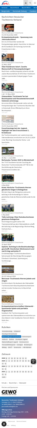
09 (14, 361)
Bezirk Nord (14, 8)
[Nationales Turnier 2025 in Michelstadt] (8, 151)
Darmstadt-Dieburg (20, 11)
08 (6, 358)
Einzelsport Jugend (21, 339)
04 (17, 358)
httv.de (4, 383)
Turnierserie (17, 347)
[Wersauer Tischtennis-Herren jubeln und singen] (8, 269)
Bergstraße (6, 11)
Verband (4, 8)
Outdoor (11, 339)
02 (23, 358)
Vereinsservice (24, 342)
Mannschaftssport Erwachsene (11, 337)
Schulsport (17, 331)
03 (20, 358)
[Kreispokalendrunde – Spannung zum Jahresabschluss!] (8, 28)
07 (9, 358)
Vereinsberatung (7, 331)
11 (9, 361)
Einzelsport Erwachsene (9, 334)
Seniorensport (26, 337)
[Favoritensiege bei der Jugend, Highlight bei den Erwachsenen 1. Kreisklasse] (8, 119)
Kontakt (4, 421)
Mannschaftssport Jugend (10, 342)
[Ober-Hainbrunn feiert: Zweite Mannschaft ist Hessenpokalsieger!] (8, 57)
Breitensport (28, 345)
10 (12, 361)
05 (14, 358)
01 (26, 358)
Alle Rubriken (27, 347)
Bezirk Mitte (26, 8)
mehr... (4, 377)
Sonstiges (20, 345)
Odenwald (22, 383)
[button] (4, 424)
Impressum (11, 421)
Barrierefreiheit (21, 421)
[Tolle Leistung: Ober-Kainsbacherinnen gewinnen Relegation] (8, 208)
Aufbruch (5, 339)
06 (12, 358)
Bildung (4, 347)
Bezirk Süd (12, 383)
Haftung (13, 425)
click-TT (10, 347)
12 (6, 361)
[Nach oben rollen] (32, 422)
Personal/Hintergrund (8, 345)
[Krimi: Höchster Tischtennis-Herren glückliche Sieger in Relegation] (8, 178)
